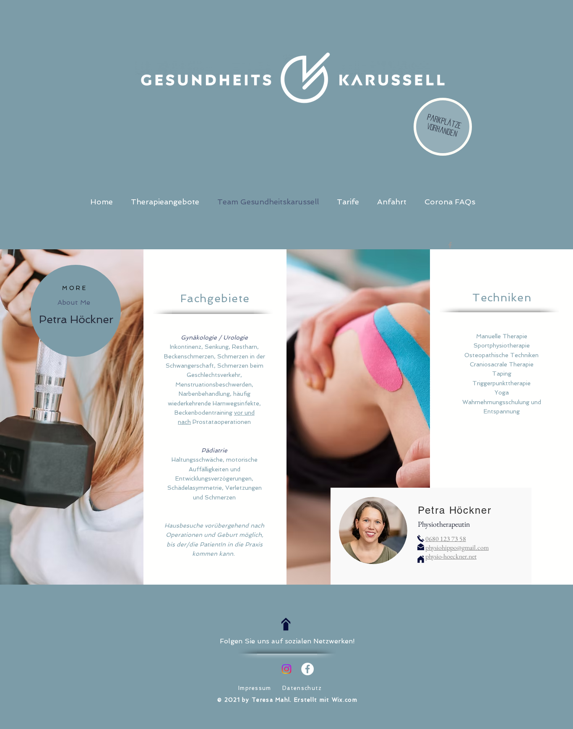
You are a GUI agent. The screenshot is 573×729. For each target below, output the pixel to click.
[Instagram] (286, 669)
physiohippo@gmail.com (457, 547)
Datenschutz (302, 688)
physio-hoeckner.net (451, 556)
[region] (76, 311)
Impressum (254, 688)
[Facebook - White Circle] (307, 669)
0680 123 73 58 (445, 538)
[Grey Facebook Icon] (450, 245)
